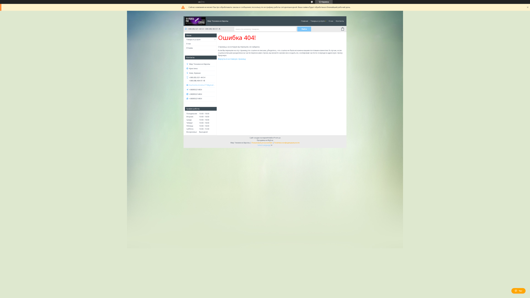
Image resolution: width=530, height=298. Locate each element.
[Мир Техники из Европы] (195, 21)
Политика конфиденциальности (287, 143)
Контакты (340, 21)
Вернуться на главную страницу (232, 59)
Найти (304, 29)
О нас (331, 21)
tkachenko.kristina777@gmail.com (202, 85)
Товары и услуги (317, 21)
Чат (520, 291)
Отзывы (189, 48)
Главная (304, 21)
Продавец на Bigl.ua (265, 140)
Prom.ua (277, 138)
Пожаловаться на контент (262, 143)
